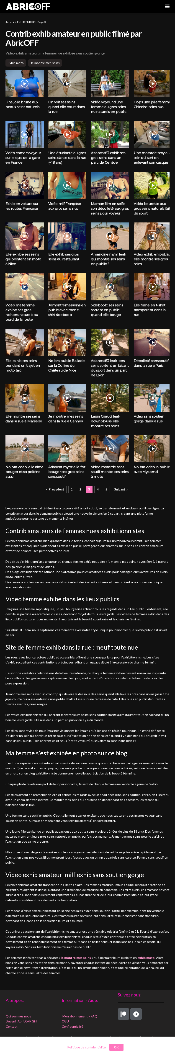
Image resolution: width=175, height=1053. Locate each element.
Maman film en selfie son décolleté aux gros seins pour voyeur (110, 208)
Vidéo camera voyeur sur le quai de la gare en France (23, 158)
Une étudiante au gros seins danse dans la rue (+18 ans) (67, 158)
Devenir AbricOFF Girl (21, 1021)
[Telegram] (136, 1014)
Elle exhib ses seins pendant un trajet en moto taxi (22, 365)
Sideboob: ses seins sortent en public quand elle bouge (107, 310)
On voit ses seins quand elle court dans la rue (66, 107)
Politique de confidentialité (86, 1047)
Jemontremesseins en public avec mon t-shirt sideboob (67, 310)
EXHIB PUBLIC (26, 22)
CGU (65, 1021)
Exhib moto (16, 63)
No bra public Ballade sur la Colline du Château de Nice (66, 365)
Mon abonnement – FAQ (79, 1016)
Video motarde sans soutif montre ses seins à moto (110, 472)
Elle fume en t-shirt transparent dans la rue (150, 310)
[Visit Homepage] (28, 6)
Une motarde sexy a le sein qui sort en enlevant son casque (153, 158)
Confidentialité (72, 1026)
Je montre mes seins (45, 63)
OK (116, 1047)
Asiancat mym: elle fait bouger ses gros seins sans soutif (66, 472)
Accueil (10, 22)
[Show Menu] (167, 6)
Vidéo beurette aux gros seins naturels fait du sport (152, 208)
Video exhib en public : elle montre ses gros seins (152, 259)
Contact (12, 1026)
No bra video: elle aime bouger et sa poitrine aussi (24, 472)
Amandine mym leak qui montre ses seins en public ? (108, 259)
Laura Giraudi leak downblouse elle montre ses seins (105, 421)
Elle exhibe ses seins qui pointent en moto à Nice (23, 259)
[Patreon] (123, 1014)
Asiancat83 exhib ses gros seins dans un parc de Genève (108, 158)
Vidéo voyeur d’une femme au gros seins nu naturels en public (108, 107)
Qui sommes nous (18, 1016)
